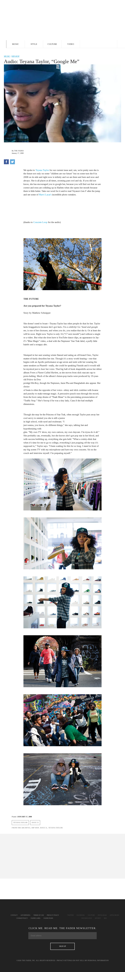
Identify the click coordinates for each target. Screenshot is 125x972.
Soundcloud (86, 918)
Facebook (81, 915)
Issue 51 (35, 822)
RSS (105, 918)
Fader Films (48, 918)
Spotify (98, 918)
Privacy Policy (53, 915)
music (7, 56)
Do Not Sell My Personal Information (91, 960)
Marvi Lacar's (45, 194)
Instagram (102, 915)
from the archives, (21, 828)
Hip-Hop (15, 56)
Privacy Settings (65, 960)
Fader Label (36, 918)
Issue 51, (44, 828)
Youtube (91, 915)
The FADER (19, 151)
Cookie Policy (22, 918)
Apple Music (114, 915)
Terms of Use (38, 915)
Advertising (25, 915)
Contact (14, 915)
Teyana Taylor (42, 170)
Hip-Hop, (35, 828)
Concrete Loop (40, 222)
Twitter (70, 915)
